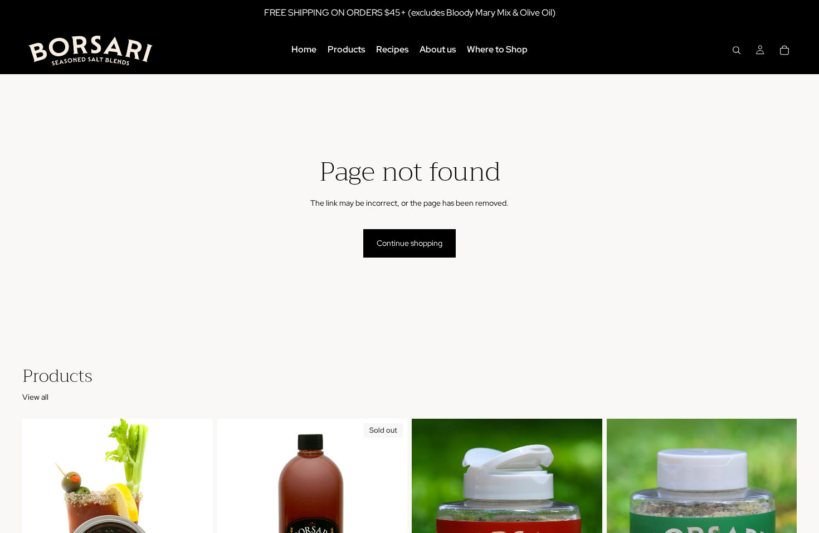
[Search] (736, 50)
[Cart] (784, 50)
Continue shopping (409, 243)
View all (35, 397)
